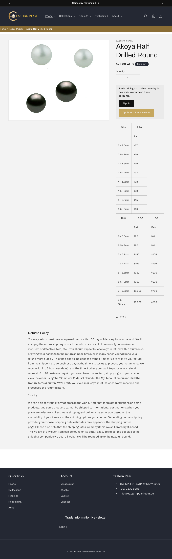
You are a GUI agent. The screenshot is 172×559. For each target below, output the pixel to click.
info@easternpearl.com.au (137, 493)
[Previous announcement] (9, 3)
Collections (14, 490)
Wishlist (65, 490)
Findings (13, 496)
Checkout (66, 502)
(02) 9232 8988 (129, 488)
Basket (65, 496)
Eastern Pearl (80, 551)
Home (3, 29)
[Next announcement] (162, 3)
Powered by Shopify (96, 551)
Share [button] (122, 316)
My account (67, 484)
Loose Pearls (16, 29)
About (11, 507)
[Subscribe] (112, 527)
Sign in (126, 103)
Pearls (12, 484)
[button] (50, 16)
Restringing (15, 502)
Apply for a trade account (137, 112)
